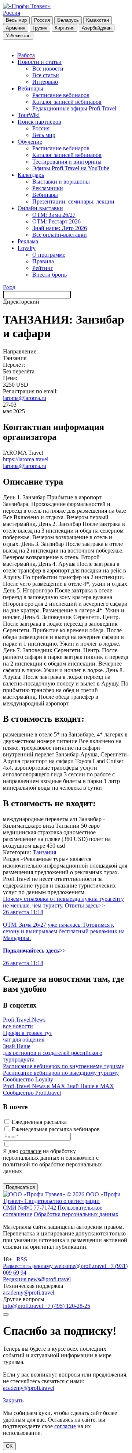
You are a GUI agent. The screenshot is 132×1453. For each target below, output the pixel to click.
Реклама (28, 241)
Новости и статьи (40, 62)
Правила (43, 261)
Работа (26, 55)
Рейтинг (42, 268)
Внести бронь (49, 274)
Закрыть (13, 1400)
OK (9, 1446)
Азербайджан (96, 28)
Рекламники (47, 188)
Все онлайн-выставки (59, 235)
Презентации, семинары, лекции (73, 201)
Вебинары (30, 88)
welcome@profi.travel (80, 1266)
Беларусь (68, 20)
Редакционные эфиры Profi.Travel (74, 108)
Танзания (44, 852)
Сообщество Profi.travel (32, 1093)
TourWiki (29, 115)
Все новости (47, 68)
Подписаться (20, 1187)
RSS (21, 1259)
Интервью (45, 82)
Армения (15, 28)
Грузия (40, 28)
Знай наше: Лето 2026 (59, 228)
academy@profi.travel (28, 1292)
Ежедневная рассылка (39, 1122)
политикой (16, 1164)
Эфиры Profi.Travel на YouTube (70, 168)
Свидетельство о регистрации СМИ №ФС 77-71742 (51, 1204)
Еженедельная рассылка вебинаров (56, 1129)
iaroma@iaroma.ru (24, 398)
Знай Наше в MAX (90, 1086)
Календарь (31, 175)
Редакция (15, 1279)
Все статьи (45, 75)
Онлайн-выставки (40, 208)
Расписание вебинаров (60, 95)
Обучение (30, 142)
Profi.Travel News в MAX (35, 1086)
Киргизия (64, 28)
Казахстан (97, 20)
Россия (11, 13)
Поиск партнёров (39, 122)
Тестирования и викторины (67, 161)
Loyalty (27, 248)
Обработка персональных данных (76, 1214)
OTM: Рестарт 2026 (56, 221)
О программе (48, 255)
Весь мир (16, 20)
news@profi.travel (49, 1279)
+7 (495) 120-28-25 (67, 1306)
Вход (9, 287)
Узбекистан (18, 35)
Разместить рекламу (28, 1266)
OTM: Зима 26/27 (54, 215)
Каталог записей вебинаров (67, 102)
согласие (30, 1151)
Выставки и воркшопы (61, 181)
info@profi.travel (23, 1306)
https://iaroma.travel (25, 459)
